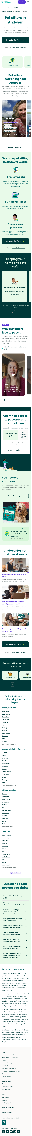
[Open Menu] (28, 2)
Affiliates (4, 1100)
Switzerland (6, 865)
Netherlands (6, 857)
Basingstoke (6, 714)
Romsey (4, 728)
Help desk (5, 1066)
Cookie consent (6, 1076)
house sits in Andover (18, 47)
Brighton (5, 761)
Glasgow (5, 766)
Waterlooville (6, 733)
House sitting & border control (11, 1071)
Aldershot (5, 736)
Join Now (22, 2)
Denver (4, 821)
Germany (5, 846)
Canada (4, 843)
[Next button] (18, 142)
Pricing (4, 1060)
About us (4, 1084)
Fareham (5, 722)
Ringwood (5, 730)
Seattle (4, 816)
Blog (3, 1095)
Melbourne (5, 796)
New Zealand (6, 854)
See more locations (9, 744)
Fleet (3, 725)
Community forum (7, 1086)
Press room (5, 1097)
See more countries (9, 868)
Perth (3, 807)
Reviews (4, 1074)
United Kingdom (7, 838)
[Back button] (13, 142)
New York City (6, 799)
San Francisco (6, 810)
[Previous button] (4, 400)
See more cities (7, 827)
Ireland (4, 862)
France (4, 851)
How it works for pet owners (10, 1055)
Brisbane (5, 805)
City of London (6, 772)
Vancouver (5, 813)
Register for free (13, 40)
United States (6, 835)
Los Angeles (5, 802)
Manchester (6, 763)
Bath (3, 782)
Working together (7, 1103)
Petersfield (5, 717)
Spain (4, 849)
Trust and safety (7, 1063)
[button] (13, 375)
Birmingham (6, 780)
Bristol (4, 755)
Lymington (5, 719)
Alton (3, 739)
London (4, 752)
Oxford (4, 769)
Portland (5, 818)
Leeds (4, 777)
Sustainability (6, 1089)
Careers (4, 1092)
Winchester (5, 711)
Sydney (4, 794)
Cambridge (5, 774)
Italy (3, 859)
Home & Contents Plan (9, 1068)
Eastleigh (5, 741)
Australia (5, 840)
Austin (4, 824)
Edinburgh (5, 758)
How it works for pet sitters (10, 1057)
